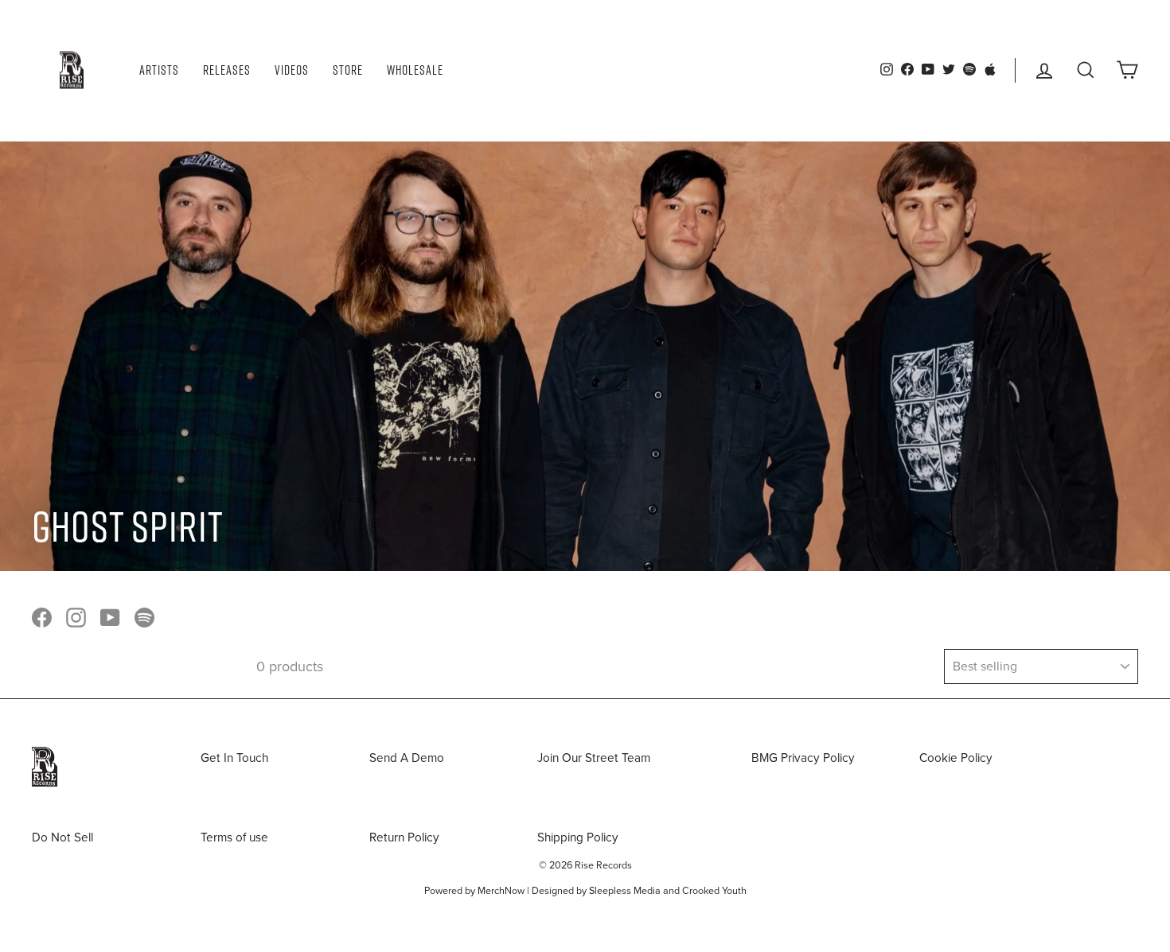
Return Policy (404, 837)
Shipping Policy (577, 837)
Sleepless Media (625, 890)
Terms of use (234, 837)
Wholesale (415, 70)
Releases (227, 70)
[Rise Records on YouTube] (110, 616)
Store (348, 70)
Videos (292, 70)
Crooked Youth (714, 890)
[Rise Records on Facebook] (42, 616)
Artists (159, 70)
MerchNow (501, 890)
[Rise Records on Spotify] (144, 616)
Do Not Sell (62, 837)
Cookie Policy (956, 758)
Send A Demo (406, 758)
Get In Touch (234, 758)
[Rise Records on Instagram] (76, 616)
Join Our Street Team (593, 758)
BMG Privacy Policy (803, 758)
